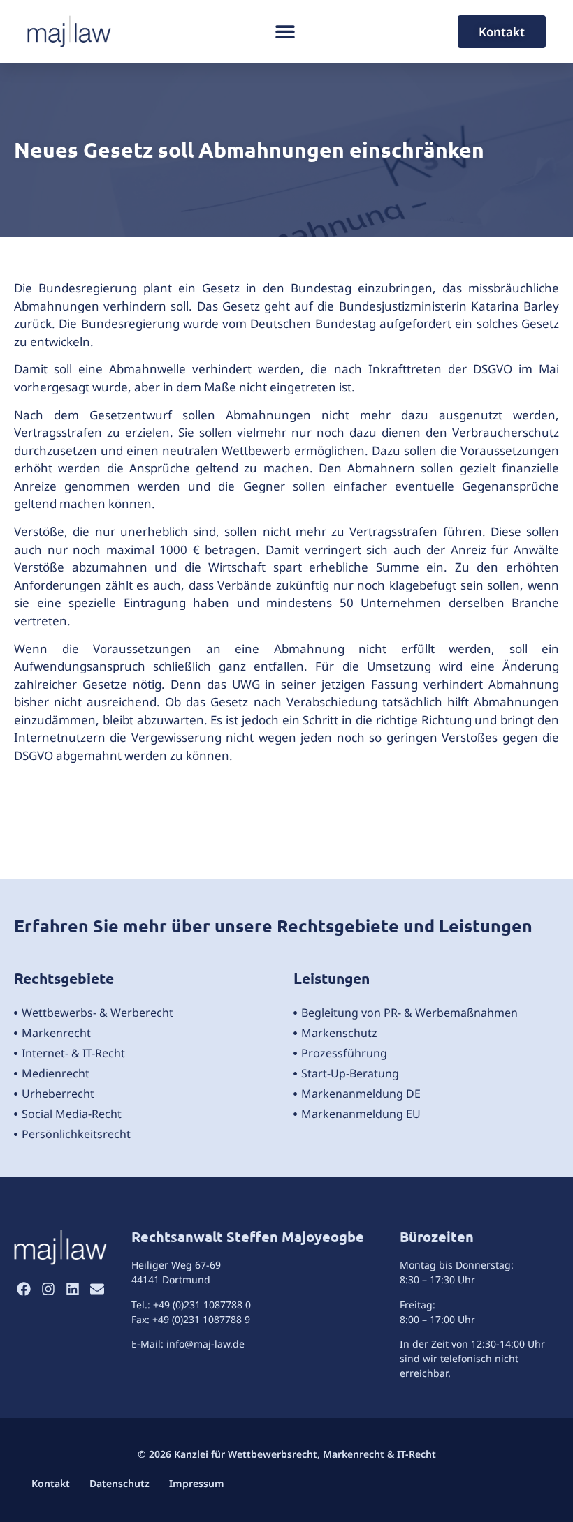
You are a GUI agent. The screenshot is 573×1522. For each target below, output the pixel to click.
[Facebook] (24, 1289)
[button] (284, 31)
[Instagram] (48, 1289)
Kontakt (50, 1483)
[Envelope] (97, 1289)
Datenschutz (119, 1483)
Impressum (196, 1483)
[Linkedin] (72, 1289)
